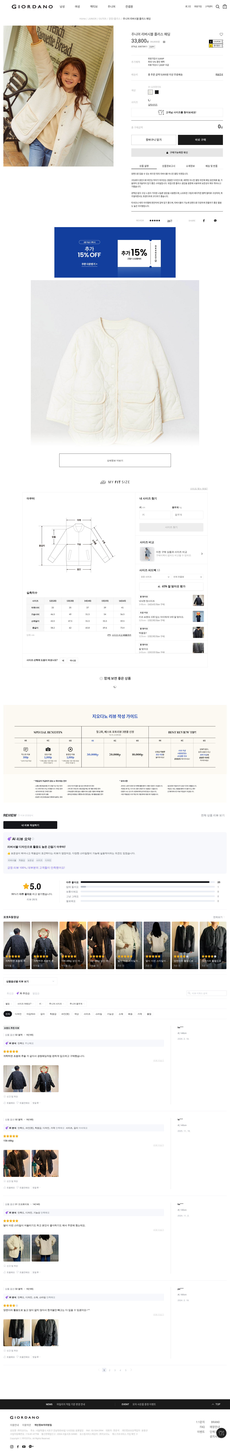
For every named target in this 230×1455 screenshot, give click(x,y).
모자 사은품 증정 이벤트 (144, 1404)
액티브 (94, 6)
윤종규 (145, 1430)
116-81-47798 (32, 1434)
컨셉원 (129, 6)
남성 (62, 6)
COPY (152, 47)
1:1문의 (200, 1422)
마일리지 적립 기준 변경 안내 (71, 1404)
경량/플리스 (115, 18)
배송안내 (219, 74)
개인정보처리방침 (43, 1425)
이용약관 (26, 1425)
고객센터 (208, 6)
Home (82, 18)
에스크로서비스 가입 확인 (123, 1434)
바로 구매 (200, 139)
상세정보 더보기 (115, 460)
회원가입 (198, 6)
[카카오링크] (215, 220)
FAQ (202, 1427)
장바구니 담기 (154, 139)
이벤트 (201, 1431)
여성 (77, 6)
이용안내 (14, 1425)
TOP (218, 1404)
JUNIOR (92, 18)
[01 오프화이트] (150, 92)
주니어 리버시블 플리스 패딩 (137, 18)
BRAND (215, 1422)
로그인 (188, 6)
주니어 (111, 6)
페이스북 (204, 220)
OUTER (102, 18)
